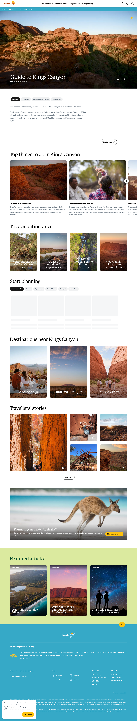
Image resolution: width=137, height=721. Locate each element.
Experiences (39, 289)
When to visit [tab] (57, 99)
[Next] (126, 181)
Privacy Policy (96, 675)
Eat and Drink (51, 289)
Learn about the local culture (81, 204)
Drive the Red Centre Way (20, 204)
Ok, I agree (28, 714)
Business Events (116, 677)
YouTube (58, 679)
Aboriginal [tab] (26, 99)
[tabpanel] (48, 115)
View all (72, 289)
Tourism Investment (117, 680)
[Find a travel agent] (68, 514)
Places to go (12, 9)
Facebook (59, 675)
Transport (63, 289)
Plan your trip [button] (87, 4)
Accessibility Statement (96, 680)
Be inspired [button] (46, 4)
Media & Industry (116, 675)
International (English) (18, 677)
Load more (68, 477)
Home (3, 9)
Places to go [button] (60, 4)
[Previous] (10, 181)
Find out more (20, 705)
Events (28, 289)
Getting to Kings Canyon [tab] (41, 99)
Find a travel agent (114, 534)
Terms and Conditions (99, 677)
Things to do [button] (73, 4)
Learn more (78, 215)
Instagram (77, 675)
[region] (108, 122)
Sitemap (94, 684)
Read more (24, 658)
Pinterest (76, 679)
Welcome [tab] (15, 99)
